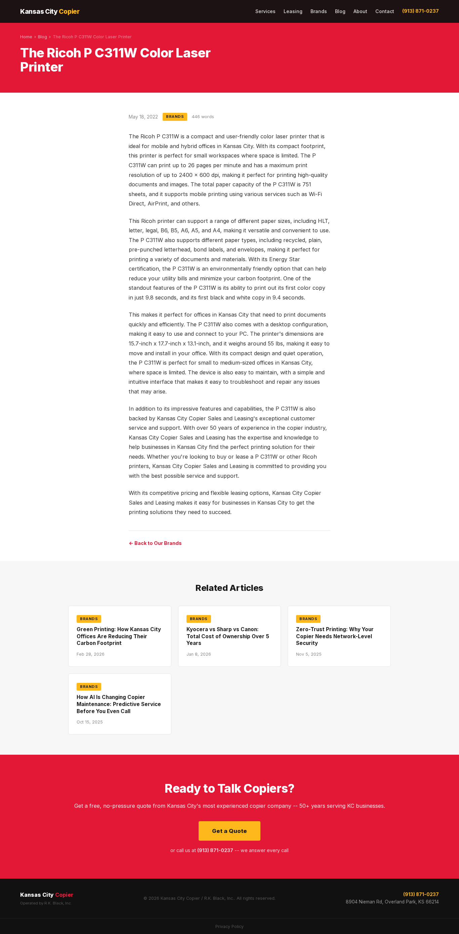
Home (26, 36)
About (360, 11)
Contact (384, 11)
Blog (340, 11)
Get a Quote (229, 831)
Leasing (293, 11)
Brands (318, 11)
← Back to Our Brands (155, 543)
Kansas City (50, 11)
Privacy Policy (229, 926)
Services (265, 11)
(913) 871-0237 (420, 11)
